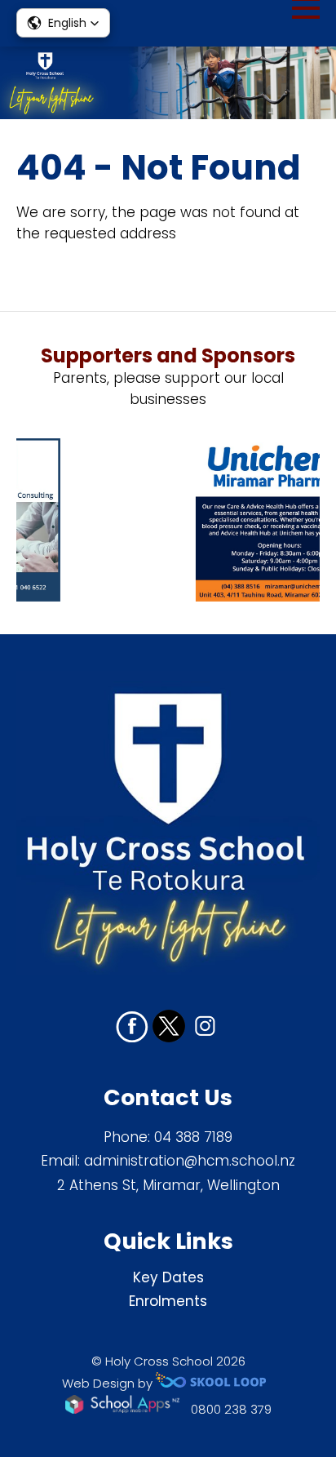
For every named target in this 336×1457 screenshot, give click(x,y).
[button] (63, 23)
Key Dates (168, 1277)
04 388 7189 (193, 1137)
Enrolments (168, 1301)
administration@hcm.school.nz (189, 1160)
